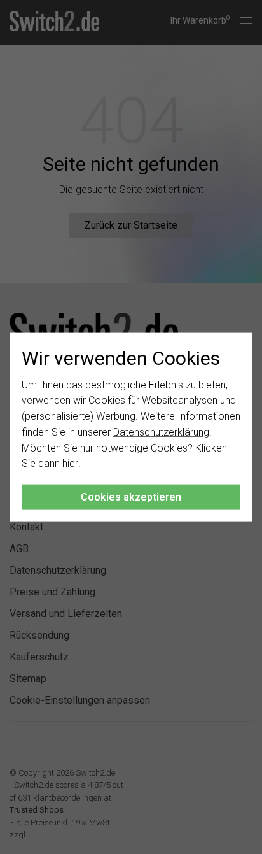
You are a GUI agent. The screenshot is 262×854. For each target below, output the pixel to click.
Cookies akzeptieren (131, 497)
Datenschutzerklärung (161, 432)
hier (70, 463)
